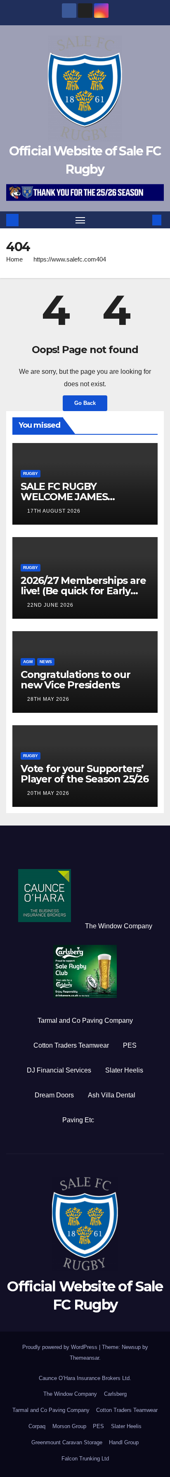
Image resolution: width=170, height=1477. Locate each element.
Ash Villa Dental (111, 1095)
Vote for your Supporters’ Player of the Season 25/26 (85, 774)
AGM (28, 661)
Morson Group (69, 1426)
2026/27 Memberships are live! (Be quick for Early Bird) (83, 590)
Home (14, 259)
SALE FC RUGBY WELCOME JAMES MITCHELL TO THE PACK (80, 496)
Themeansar (84, 1358)
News (46, 661)
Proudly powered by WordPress (60, 1347)
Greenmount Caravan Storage (66, 1442)
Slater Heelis (124, 1070)
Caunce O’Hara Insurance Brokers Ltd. (85, 1378)
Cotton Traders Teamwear (71, 1045)
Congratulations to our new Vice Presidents (75, 679)
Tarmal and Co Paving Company (85, 1020)
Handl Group (124, 1442)
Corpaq (36, 1426)
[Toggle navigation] (80, 220)
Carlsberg (115, 1394)
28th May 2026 (48, 699)
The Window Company (118, 926)
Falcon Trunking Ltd (85, 1458)
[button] (144, 219)
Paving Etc (78, 1119)
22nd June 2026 (50, 605)
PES (130, 1045)
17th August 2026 (53, 511)
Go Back (85, 403)
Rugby (30, 473)
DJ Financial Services (59, 1070)
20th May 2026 (48, 793)
